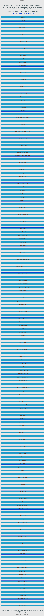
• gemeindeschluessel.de (22, 301)
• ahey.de (22, 51)
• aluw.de (22, 89)
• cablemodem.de (22, 186)
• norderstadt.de (22, 425)
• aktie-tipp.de (22, 72)
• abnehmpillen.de (22, 27)
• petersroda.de (22, 453)
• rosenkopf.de (22, 491)
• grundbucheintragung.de (22, 311)
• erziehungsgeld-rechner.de (22, 266)
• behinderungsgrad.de (22, 134)
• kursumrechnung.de (22, 370)
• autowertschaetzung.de (22, 117)
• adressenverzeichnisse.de (22, 38)
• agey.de (22, 44)
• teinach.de (22, 543)
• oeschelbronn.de (22, 436)
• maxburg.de (22, 401)
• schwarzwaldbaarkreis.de (22, 505)
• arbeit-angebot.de (22, 93)
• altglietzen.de (22, 83)
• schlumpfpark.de (22, 498)
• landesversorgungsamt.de (22, 387)
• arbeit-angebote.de (22, 96)
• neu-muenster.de (22, 422)
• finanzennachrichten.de (22, 283)
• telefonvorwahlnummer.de (22, 550)
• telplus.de (22, 553)
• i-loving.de (22, 339)
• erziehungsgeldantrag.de (22, 259)
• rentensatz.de (22, 481)
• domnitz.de (22, 207)
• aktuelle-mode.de (22, 76)
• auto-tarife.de (22, 110)
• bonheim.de (22, 176)
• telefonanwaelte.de (22, 546)
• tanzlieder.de (22, 532)
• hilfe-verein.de (22, 321)
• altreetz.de (22, 86)
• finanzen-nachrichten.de (22, 287)
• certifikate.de (22, 193)
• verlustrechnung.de (22, 567)
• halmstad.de (22, 314)
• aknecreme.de (22, 65)
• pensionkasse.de (22, 449)
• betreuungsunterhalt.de (22, 152)
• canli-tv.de (22, 190)
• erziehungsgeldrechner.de (22, 262)
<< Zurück (22, 0)
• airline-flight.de (22, 62)
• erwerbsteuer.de (22, 252)
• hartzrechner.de (22, 318)
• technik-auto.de (22, 539)
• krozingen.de (22, 363)
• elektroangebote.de (22, 224)
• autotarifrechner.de (22, 114)
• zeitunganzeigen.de (22, 598)
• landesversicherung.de (22, 384)
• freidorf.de (22, 294)
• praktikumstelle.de (22, 467)
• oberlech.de (22, 432)
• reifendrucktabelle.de (22, 474)
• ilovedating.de (22, 332)
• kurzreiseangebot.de (22, 373)
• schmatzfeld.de (22, 501)
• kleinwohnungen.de (22, 352)
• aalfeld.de (22, 24)
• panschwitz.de (22, 439)
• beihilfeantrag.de (22, 138)
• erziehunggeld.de (22, 256)
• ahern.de (22, 48)
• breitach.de (22, 179)
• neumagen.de (22, 418)
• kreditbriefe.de (22, 359)
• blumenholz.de (22, 166)
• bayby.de (22, 124)
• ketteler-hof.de (22, 346)
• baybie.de (22, 121)
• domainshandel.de (22, 204)
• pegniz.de (22, 446)
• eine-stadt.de (22, 218)
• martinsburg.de (22, 397)
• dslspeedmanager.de (22, 214)
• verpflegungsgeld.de (22, 571)
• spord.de (22, 512)
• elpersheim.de (22, 231)
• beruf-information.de (22, 145)
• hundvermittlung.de (22, 325)
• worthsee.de (22, 588)
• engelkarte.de (22, 242)
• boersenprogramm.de (22, 173)
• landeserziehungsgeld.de (22, 377)
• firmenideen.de (22, 290)
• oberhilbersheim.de (22, 429)
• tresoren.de (22, 557)
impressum (18, 614)
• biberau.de (22, 159)
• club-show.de (22, 197)
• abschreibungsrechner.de (22, 31)
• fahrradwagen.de (22, 276)
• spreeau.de (22, 526)
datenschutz (25, 614)
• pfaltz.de (22, 456)
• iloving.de (22, 335)
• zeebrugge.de (22, 595)
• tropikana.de (22, 560)
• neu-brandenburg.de (22, 411)
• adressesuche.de (22, 41)
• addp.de (22, 34)
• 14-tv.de (22, 20)
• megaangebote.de (22, 404)
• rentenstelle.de (22, 484)
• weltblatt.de (22, 574)
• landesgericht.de (22, 380)
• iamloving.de (22, 328)
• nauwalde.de (22, 408)
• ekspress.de (22, 221)
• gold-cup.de (22, 304)
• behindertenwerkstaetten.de (22, 131)
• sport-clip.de (22, 515)
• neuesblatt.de (22, 415)
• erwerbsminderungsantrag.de (22, 249)
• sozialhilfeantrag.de (22, 508)
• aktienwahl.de (22, 69)
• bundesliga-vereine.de (22, 183)
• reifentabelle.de (22, 477)
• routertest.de (22, 494)
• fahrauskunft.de (22, 273)
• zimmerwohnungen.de (22, 602)
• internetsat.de (22, 342)
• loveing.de (22, 391)
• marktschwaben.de (22, 394)
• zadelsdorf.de (22, 591)
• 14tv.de (22, 17)
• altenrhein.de (22, 79)
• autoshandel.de (22, 103)
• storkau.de (22, 529)
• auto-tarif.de (22, 107)
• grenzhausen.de (22, 307)
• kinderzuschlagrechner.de (22, 349)
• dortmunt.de (22, 211)
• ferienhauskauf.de (22, 280)
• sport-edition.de (22, 522)
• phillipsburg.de (22, 460)
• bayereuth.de (22, 128)
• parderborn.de (22, 442)
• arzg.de (22, 100)
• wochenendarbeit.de (22, 584)
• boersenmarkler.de (22, 169)
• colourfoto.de (22, 200)
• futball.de (22, 297)
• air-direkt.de (22, 58)
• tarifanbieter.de (22, 536)
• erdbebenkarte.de (22, 245)
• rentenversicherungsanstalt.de (22, 487)
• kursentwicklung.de (22, 366)
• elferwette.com (22, 228)
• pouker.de (22, 463)
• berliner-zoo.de (22, 141)
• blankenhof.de (22, 162)
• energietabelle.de (22, 238)
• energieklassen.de (22, 235)
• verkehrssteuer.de (22, 564)
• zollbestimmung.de (22, 605)
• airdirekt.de (22, 55)
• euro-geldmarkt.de (22, 269)
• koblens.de (22, 356)
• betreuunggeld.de (22, 148)
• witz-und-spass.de (22, 581)
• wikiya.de (22, 577)
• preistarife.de (22, 470)
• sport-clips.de (22, 519)
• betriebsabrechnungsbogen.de (22, 155)
